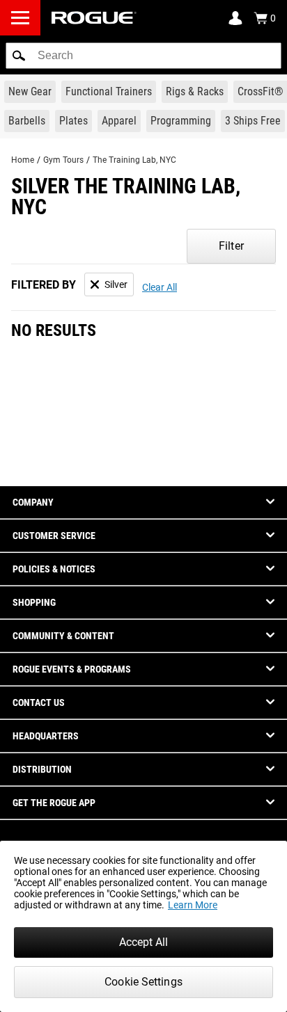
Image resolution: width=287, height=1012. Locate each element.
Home (22, 160)
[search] (143, 55)
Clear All (159, 287)
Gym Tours (63, 160)
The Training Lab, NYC (134, 160)
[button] (19, 55)
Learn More (192, 904)
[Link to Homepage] (94, 17)
